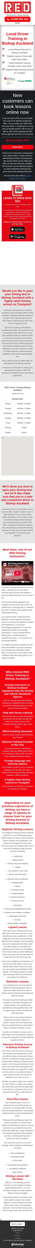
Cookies (17, 1238)
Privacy (17, 1235)
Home (17, 1233)
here (30, 1210)
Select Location (16, 1224)
